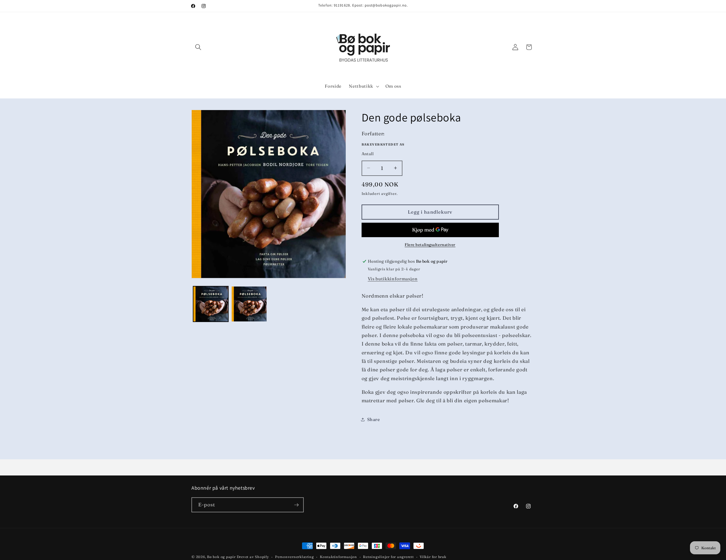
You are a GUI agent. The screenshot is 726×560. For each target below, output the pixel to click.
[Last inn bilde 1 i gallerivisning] (211, 304)
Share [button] (373, 419)
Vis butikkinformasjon (393, 278)
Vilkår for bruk (433, 557)
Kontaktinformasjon (338, 557)
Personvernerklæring (294, 557)
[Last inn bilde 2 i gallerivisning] (249, 304)
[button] (198, 47)
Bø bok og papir (221, 557)
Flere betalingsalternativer (430, 244)
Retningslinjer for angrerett (388, 557)
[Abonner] (296, 505)
